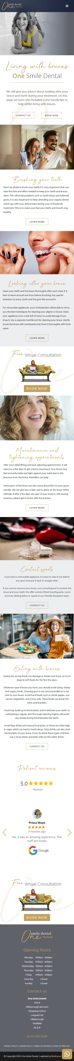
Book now (51, 115)
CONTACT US (23, 115)
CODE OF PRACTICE (61, 1046)
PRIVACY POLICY (11, 1046)
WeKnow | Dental (60, 1056)
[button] (67, 6)
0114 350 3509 (37, 1036)
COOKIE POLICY (26, 1046)
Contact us (37, 605)
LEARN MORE (37, 221)
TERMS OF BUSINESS (43, 1046)
